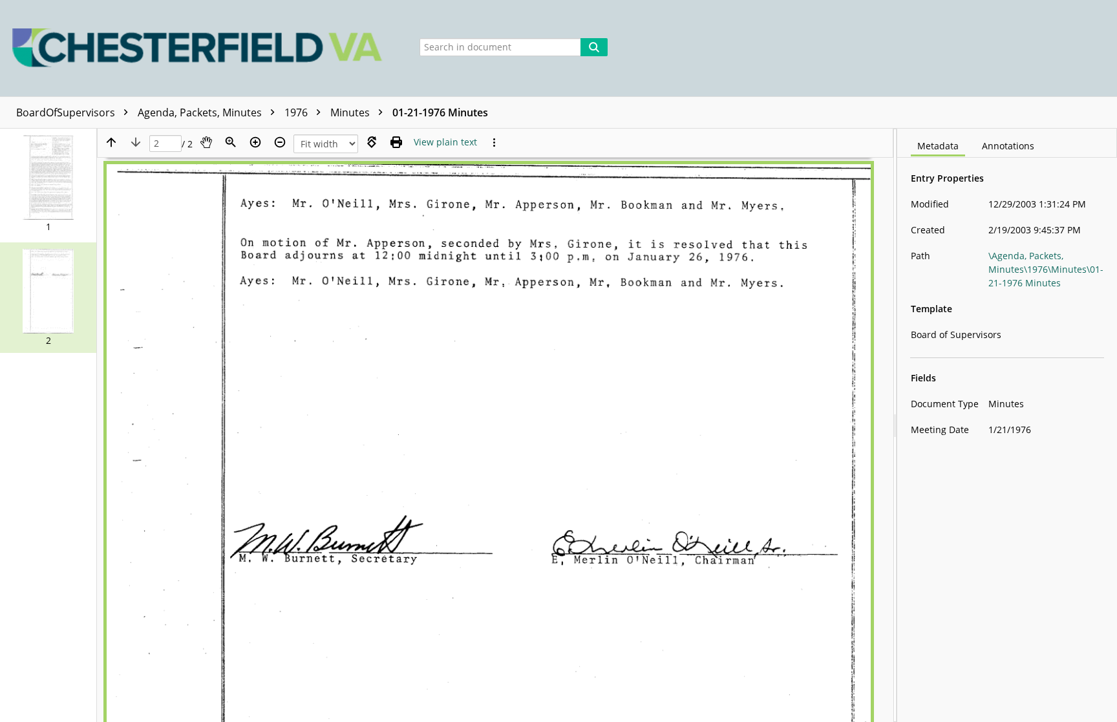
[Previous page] (111, 142)
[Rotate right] (372, 142)
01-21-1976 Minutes (440, 112)
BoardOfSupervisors (67, 112)
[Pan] (206, 142)
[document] (1007, 425)
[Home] (200, 48)
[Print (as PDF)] (396, 142)
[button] (48, 184)
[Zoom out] (280, 142)
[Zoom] (231, 142)
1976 (297, 112)
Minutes (351, 112)
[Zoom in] (255, 142)
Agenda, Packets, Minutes (201, 112)
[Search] (594, 47)
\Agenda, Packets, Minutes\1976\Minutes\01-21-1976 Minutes (1045, 269)
